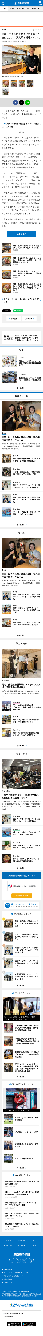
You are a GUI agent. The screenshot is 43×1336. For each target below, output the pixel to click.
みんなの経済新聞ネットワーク (21, 1305)
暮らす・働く (36, 8)
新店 (10, 41)
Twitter (18, 1260)
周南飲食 (16, 41)
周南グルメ (24, 41)
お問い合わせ (7, 1279)
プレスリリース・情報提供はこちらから (16, 1273)
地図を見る (21, 234)
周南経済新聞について (10, 1269)
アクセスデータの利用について (13, 1276)
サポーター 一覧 (21, 895)
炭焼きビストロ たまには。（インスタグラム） (21, 300)
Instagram (24, 1260)
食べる (12, 8)
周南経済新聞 (21, 3)
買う (28, 8)
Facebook (11, 1260)
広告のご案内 (7, 1282)
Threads (31, 1260)
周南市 (5, 41)
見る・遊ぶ (20, 8)
